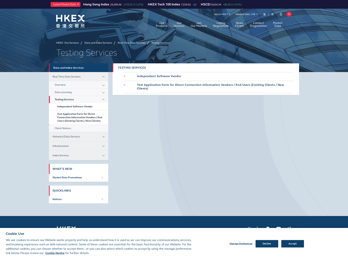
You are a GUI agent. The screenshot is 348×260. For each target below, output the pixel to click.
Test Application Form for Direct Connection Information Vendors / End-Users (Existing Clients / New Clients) (80, 117)
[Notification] (281, 14)
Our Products (161, 24)
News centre (239, 24)
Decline (267, 243)
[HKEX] (79, 21)
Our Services (179, 24)
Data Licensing (63, 92)
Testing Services (64, 99)
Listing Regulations (221, 24)
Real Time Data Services (66, 76)
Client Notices (63, 128)
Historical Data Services (66, 136)
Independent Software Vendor (75, 106)
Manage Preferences (241, 243)
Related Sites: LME (246, 14)
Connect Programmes (258, 24)
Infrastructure (61, 146)
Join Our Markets (199, 24)
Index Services (61, 155)
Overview (60, 84)
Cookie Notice (55, 253)
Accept (293, 243)
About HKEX (221, 14)
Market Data (277, 24)
